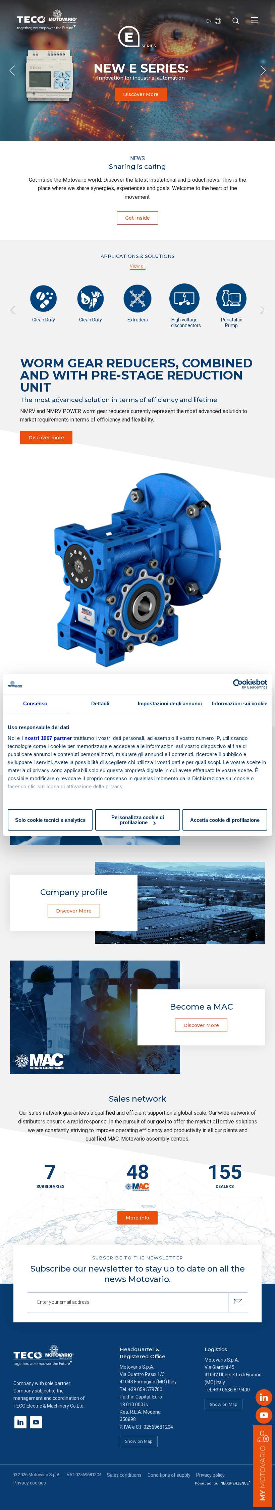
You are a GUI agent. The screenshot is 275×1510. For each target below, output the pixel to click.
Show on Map (138, 1441)
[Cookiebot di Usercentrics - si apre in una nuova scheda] (238, 684)
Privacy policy (210, 1475)
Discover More (141, 94)
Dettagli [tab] (100, 703)
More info (137, 1218)
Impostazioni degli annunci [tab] (170, 703)
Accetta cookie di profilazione (225, 820)
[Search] (235, 21)
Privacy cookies (29, 1482)
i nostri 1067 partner (46, 738)
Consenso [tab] (35, 703)
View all (138, 266)
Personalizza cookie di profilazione (137, 819)
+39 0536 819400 (231, 1389)
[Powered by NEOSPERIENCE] (223, 1482)
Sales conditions (124, 1475)
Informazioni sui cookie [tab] (239, 703)
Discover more (46, 438)
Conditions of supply (169, 1475)
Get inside (137, 218)
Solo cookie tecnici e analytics (50, 820)
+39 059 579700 (145, 1389)
